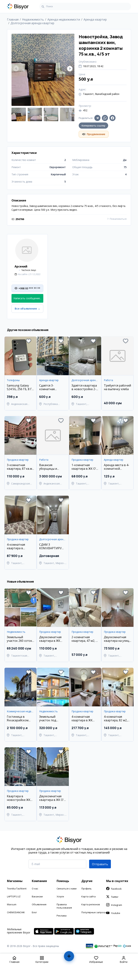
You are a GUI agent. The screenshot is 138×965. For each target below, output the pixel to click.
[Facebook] (112, 118)
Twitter (114, 896)
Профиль (86, 888)
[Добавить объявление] (69, 957)
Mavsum (11, 904)
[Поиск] (43, 6)
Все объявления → (27, 308)
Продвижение (96, 134)
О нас (35, 888)
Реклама (61, 915)
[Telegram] (97, 118)
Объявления (39, 904)
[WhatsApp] (105, 118)
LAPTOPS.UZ (13, 896)
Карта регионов (90, 904)
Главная (13, 19)
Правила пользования (64, 906)
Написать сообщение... (27, 298)
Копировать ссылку (93, 125)
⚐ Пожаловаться (116, 218)
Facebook (116, 888)
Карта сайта (88, 896)
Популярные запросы (93, 912)
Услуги (60, 896)
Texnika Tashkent (16, 888)
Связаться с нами (67, 888)
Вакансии (37, 896)
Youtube (115, 913)
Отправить (100, 864)
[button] (70, 68)
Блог (34, 912)
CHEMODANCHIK (16, 912)
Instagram (116, 905)
